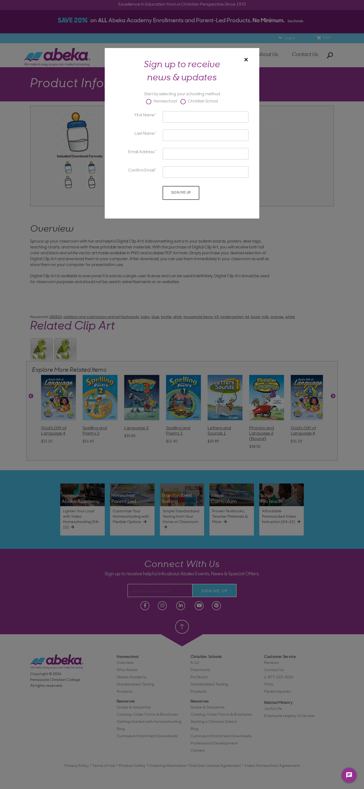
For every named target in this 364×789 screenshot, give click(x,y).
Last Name (145, 134)
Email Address (141, 152)
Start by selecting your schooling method (182, 94)
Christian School (202, 102)
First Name (145, 115)
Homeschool (165, 102)
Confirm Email (141, 171)
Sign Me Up (181, 193)
